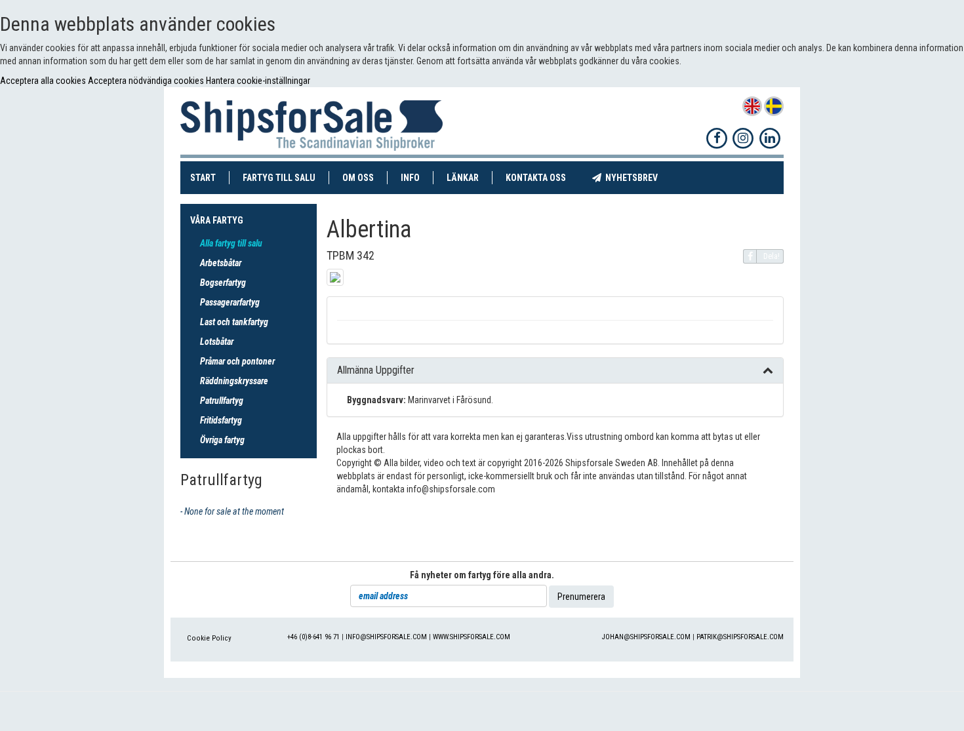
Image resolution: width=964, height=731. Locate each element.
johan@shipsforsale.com (646, 637)
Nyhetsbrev (636, 177)
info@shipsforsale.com (386, 637)
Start (210, 177)
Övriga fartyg (222, 440)
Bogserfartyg (223, 282)
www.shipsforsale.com (471, 637)
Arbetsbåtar (220, 263)
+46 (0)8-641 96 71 (313, 637)
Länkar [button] (463, 177)
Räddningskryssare (234, 381)
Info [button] (410, 177)
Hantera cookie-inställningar (258, 80)
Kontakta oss (542, 177)
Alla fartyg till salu (231, 243)
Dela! (771, 256)
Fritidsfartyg (221, 420)
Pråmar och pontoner (237, 361)
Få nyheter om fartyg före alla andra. (482, 575)
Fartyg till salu (286, 177)
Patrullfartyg (221, 400)
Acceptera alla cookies (44, 80)
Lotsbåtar (216, 341)
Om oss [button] (358, 177)
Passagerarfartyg (230, 302)
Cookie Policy (209, 638)
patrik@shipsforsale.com (740, 637)
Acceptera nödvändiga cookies (147, 80)
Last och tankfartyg (234, 322)
